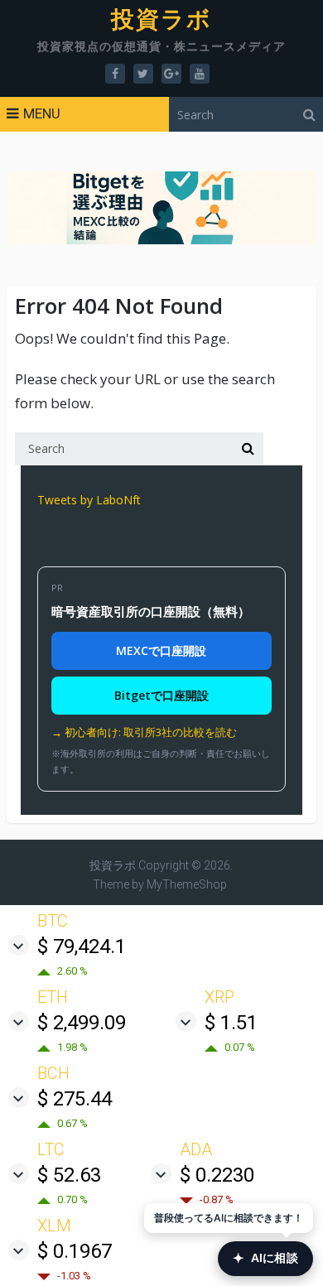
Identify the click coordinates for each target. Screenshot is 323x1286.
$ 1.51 (231, 1022)
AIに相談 (265, 1258)
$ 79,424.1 (81, 946)
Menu (41, 113)
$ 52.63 (69, 1175)
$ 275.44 (74, 1098)
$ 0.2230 (217, 1175)
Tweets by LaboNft (89, 500)
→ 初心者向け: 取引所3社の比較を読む (144, 732)
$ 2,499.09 (81, 1022)
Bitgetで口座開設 (161, 695)
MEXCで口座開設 (161, 650)
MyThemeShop (187, 884)
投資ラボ (162, 19)
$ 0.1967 (74, 1251)
